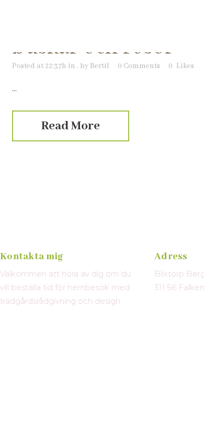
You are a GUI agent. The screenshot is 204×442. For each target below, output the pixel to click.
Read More (70, 126)
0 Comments (139, 66)
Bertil (99, 66)
